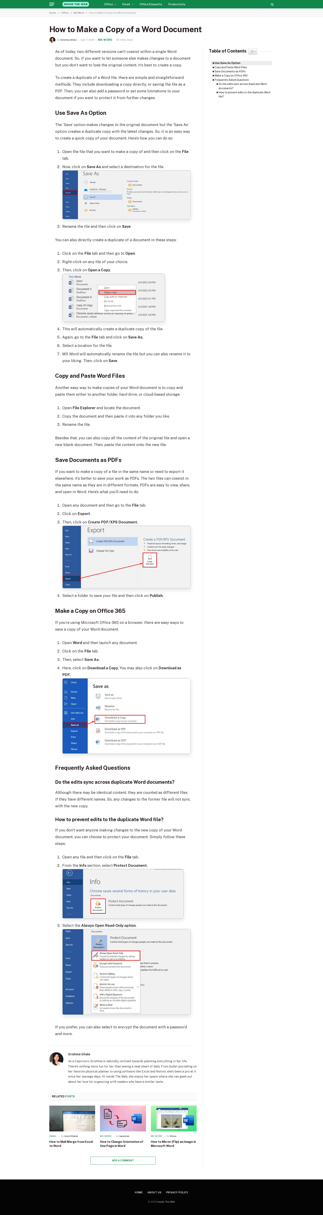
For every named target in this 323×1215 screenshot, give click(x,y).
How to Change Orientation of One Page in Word (121, 1144)
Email (126, 4)
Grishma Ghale (69, 40)
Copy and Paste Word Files (231, 67)
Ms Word (105, 39)
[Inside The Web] (75, 4)
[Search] (272, 4)
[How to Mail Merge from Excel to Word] (72, 1118)
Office (108, 4)
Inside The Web (166, 1201)
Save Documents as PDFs (230, 71)
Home (139, 1192)
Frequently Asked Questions (232, 79)
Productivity (176, 4)
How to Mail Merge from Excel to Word (71, 1144)
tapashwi (124, 1136)
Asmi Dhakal (71, 1136)
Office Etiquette (151, 4)
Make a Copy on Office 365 (231, 75)
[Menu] (51, 4)
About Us (154, 1192)
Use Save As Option (228, 63)
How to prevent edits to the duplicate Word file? (244, 94)
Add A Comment (123, 1160)
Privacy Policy (177, 1192)
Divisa (173, 1136)
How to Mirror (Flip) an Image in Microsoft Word (173, 1144)
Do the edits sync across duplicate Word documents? (243, 86)
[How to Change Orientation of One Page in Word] (123, 1118)
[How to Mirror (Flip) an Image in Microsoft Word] (174, 1118)
